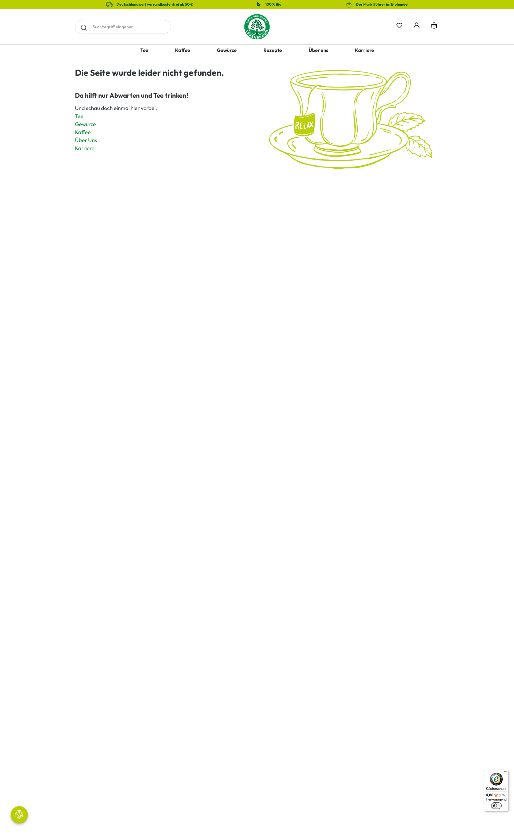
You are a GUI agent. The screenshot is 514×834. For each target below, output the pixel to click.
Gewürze (85, 124)
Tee (79, 116)
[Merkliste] (399, 24)
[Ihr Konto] (416, 24)
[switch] (496, 805)
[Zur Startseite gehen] (257, 26)
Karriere (85, 148)
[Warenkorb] (434, 26)
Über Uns (86, 140)
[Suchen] (83, 26)
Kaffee (83, 132)
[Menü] (505, 773)
